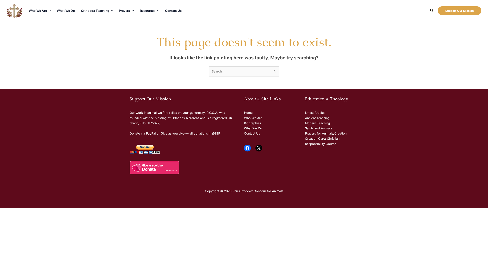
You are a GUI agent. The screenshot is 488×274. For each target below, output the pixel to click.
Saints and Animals (318, 128)
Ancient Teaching (317, 118)
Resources (147, 11)
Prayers (124, 11)
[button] (49, 10)
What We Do (66, 11)
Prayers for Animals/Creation (326, 133)
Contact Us (173, 11)
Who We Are (38, 11)
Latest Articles (315, 113)
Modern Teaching (317, 123)
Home (248, 113)
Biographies (252, 123)
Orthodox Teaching (95, 11)
